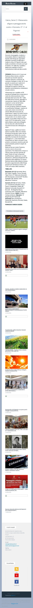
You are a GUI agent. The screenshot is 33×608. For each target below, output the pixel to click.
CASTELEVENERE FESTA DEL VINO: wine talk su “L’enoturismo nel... (16, 430)
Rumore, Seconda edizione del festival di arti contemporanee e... (15, 510)
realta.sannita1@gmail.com (12, 545)
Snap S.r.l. (13, 595)
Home (8, 593)
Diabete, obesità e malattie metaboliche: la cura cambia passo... (16, 289)
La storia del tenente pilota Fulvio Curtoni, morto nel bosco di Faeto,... (15, 450)
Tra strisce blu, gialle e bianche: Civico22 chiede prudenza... (15, 330)
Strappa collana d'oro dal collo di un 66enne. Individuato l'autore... (14, 470)
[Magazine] (10, 3)
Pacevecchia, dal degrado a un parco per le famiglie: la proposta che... (16, 410)
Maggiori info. (14, 603)
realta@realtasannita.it (11, 544)
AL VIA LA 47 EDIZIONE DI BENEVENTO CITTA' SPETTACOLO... (15, 390)
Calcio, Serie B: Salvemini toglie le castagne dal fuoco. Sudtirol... (16, 230)
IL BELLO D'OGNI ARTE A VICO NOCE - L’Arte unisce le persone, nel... (16, 490)
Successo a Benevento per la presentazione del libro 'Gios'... (16, 269)
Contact (18, 593)
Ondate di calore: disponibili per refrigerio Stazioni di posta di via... (15, 370)
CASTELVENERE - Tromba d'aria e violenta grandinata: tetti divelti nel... (15, 350)
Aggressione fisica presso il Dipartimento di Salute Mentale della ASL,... (16, 250)
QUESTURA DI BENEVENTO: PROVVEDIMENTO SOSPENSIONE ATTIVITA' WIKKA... (16, 310)
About (13, 593)
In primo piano (16, 34)
